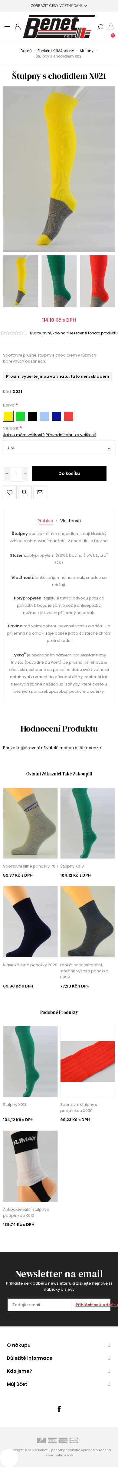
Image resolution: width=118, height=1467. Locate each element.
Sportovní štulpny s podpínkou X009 (78, 1108)
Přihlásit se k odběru (93, 1305)
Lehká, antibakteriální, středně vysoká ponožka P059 (84, 971)
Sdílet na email (40, 492)
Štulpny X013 (72, 866)
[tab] (45, 521)
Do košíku (69, 473)
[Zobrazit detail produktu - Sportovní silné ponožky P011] (30, 823)
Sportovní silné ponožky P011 (30, 866)
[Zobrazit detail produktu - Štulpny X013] (88, 823)
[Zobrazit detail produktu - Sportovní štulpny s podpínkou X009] (88, 1061)
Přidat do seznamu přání (10, 492)
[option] (21, 281)
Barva (9, 405)
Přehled (45, 521)
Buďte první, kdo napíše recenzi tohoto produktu (74, 333)
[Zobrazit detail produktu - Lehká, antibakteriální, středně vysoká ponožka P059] (88, 921)
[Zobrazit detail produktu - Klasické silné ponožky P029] (30, 921)
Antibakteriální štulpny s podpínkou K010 (26, 1212)
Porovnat (25, 492)
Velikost (11, 428)
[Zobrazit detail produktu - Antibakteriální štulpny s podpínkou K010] (30, 1166)
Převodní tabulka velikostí (71, 435)
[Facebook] (59, 1409)
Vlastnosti (70, 521)
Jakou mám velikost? (24, 435)
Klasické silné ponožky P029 (30, 965)
